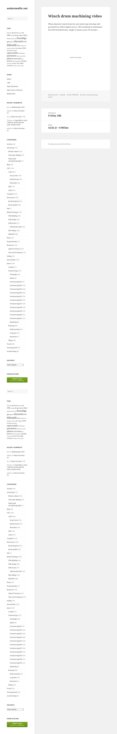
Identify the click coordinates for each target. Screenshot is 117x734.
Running (11, 326)
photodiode (23, 56)
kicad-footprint (13, 201)
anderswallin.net (17, 8)
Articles (9, 144)
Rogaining (13, 322)
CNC (8, 35)
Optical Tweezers (14, 249)
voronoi (9, 66)
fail (13, 38)
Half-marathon (15, 329)
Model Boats (11, 94)
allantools (15, 33)
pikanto (10, 58)
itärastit (12, 45)
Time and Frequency (15, 252)
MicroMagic (18, 48)
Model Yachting (12, 212)
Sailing (9, 256)
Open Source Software (15, 90)
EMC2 (25, 35)
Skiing (10, 340)
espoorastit (10, 38)
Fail (8, 209)
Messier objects (13, 151)
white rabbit (21, 65)
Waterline (13, 183)
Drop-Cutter (14, 176)
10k (8, 33)
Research (10, 245)
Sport (9, 263)
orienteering (21, 53)
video (21, 63)
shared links (11, 260)
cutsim (13, 35)
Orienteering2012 (16, 285)
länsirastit (12, 48)
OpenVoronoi (14, 179)
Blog (20, 33)
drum (84, 95)
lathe (18, 45)
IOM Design (12, 220)
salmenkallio (18, 61)
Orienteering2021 (16, 318)
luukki (8, 48)
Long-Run (13, 333)
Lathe (10, 190)
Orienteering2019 (16, 311)
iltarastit (18, 41)
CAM (22, 33)
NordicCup (10, 50)
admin (63, 95)
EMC (10, 187)
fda (15, 38)
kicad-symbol (13, 205)
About (9, 79)
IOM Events (12, 223)
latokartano (23, 45)
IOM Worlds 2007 (16, 227)
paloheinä (11, 55)
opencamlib (12, 53)
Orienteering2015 (16, 296)
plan (22, 58)
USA (18, 63)
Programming (12, 241)
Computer (10, 194)
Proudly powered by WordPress (59, 144)
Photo (18, 56)
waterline (15, 65)
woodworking (12, 351)
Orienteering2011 (16, 282)
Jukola (12, 278)
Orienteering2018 (16, 307)
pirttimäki (17, 59)
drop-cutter (19, 35)
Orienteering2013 (16, 289)
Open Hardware (12, 86)
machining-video (92, 95)
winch (50, 97)
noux (15, 50)
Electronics (11, 198)
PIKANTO (11, 234)
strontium (9, 63)
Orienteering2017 (16, 304)
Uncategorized (12, 348)
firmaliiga (22, 38)
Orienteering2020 (16, 315)
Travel (14, 63)
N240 (24, 48)
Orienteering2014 (16, 293)
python (9, 61)
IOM (24, 42)
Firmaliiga (13, 274)
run (13, 61)
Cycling (10, 267)
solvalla (23, 61)
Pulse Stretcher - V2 (18, 117)
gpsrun (12, 42)
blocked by (17, 380)
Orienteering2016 (16, 300)
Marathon (13, 337)
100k (10, 33)
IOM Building (13, 216)
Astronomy (11, 148)
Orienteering (12, 271)
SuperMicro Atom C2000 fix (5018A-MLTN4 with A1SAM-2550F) (17, 122)
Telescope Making (14, 155)
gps (8, 42)
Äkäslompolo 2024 (18, 107)
